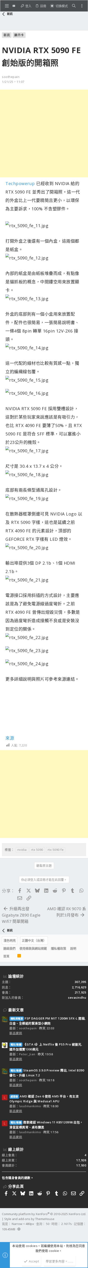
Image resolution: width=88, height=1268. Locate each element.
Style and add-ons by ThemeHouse (29, 1219)
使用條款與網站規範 (33, 948)
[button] (6, 6)
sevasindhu (77, 997)
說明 (73, 948)
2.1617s (66, 1224)
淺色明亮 (10, 940)
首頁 (6, 956)
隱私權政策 (58, 948)
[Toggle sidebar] (82, 6)
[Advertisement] (44, 133)
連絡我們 (9, 948)
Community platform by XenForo (44, 1214)
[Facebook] (4, 1235)
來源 (9, 738)
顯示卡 (19, 35)
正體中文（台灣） (34, 940)
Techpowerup (20, 183)
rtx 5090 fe (56, 850)
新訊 (7, 35)
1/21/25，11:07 (13, 82)
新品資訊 (15, 1033)
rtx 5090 (37, 850)
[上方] (13, 956)
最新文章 (16, 1009)
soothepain (10, 77)
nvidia (22, 850)
